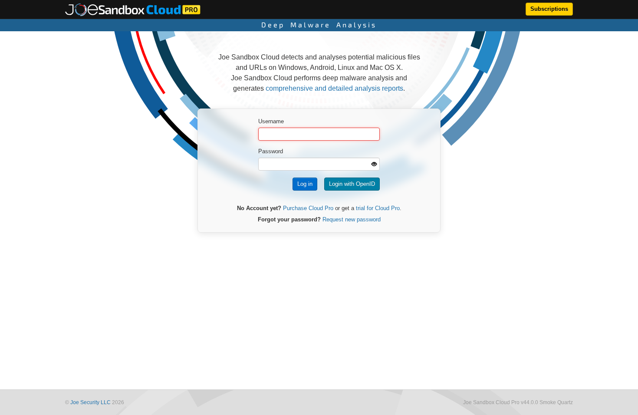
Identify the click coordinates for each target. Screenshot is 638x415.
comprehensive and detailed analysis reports (334, 88)
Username (271, 121)
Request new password (351, 219)
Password (270, 151)
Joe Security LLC (90, 402)
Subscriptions (549, 9)
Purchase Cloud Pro (308, 208)
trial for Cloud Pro (378, 208)
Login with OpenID (352, 184)
